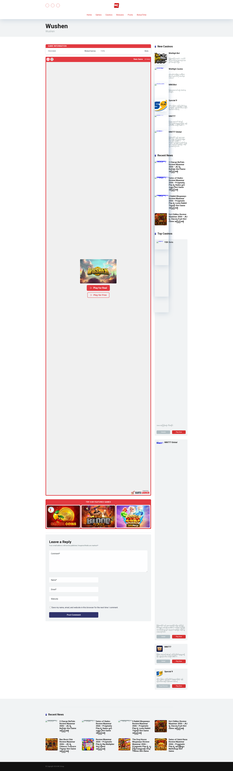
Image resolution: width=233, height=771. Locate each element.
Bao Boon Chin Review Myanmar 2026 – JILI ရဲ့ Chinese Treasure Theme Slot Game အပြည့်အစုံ (67, 745)
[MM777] (162, 115)
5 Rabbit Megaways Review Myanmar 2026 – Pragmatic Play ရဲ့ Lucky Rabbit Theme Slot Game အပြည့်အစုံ (178, 202)
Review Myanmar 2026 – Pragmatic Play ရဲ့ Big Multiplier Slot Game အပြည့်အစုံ (105, 744)
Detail (163, 636)
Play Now (179, 432)
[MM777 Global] (162, 131)
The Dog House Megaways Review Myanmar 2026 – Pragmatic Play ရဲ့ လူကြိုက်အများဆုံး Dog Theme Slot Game (141, 745)
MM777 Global (175, 132)
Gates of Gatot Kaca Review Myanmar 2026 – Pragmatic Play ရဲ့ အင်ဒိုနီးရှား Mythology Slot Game (178, 745)
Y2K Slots (168, 242)
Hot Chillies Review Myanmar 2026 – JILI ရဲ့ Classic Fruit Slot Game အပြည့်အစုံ (178, 218)
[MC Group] (116, 5)
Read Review (163, 686)
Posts (130, 15)
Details (163, 432)
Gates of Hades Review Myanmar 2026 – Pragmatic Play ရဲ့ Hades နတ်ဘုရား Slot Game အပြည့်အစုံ (177, 184)
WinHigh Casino (176, 69)
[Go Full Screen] (52, 59)
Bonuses (120, 15)
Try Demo (63, 516)
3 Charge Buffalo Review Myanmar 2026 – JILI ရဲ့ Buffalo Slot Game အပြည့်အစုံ (177, 167)
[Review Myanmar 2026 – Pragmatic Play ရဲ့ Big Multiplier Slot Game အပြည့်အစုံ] (88, 750)
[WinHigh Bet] (161, 63)
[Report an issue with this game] (48, 59)
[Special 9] (161, 111)
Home (89, 15)
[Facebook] (47, 5)
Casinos (108, 15)
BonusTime (141, 15)
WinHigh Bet (174, 53)
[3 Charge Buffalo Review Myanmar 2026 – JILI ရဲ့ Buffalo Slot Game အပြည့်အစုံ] (162, 161)
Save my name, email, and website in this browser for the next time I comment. (85, 607)
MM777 (172, 116)
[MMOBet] (162, 83)
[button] (98, 271)
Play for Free (100, 295)
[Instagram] (58, 5)
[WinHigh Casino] (162, 68)
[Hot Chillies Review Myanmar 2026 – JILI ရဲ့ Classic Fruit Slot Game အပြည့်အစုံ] (161, 225)
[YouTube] (52, 5)
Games (99, 15)
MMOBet (173, 85)
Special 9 (173, 100)
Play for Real (100, 287)
